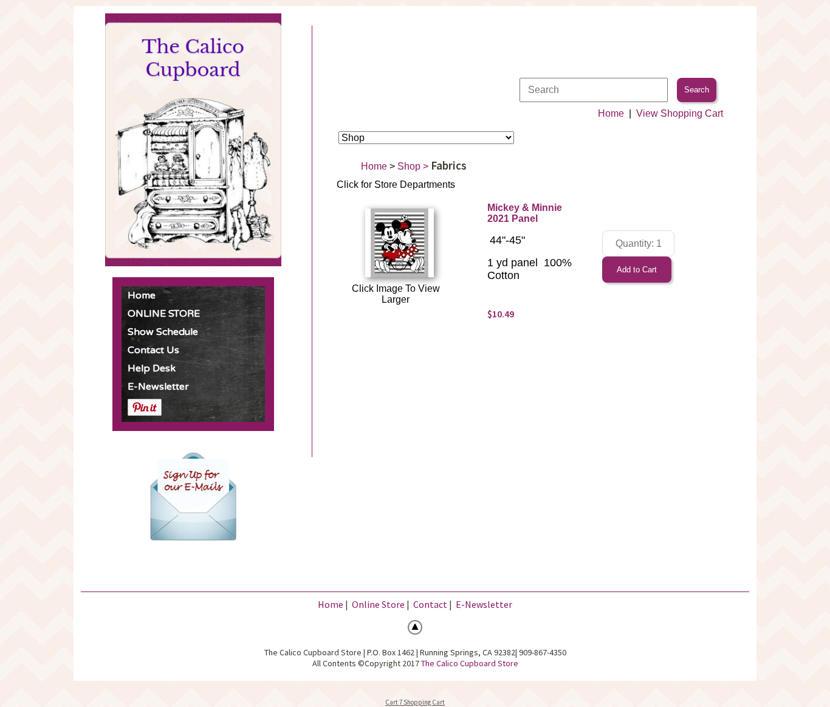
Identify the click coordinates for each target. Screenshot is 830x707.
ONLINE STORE (164, 314)
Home (142, 295)
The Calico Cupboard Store (469, 663)
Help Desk (152, 368)
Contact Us (153, 350)
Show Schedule (163, 332)
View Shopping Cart (679, 113)
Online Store (378, 604)
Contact (430, 604)
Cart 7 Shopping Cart (415, 702)
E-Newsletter (158, 387)
